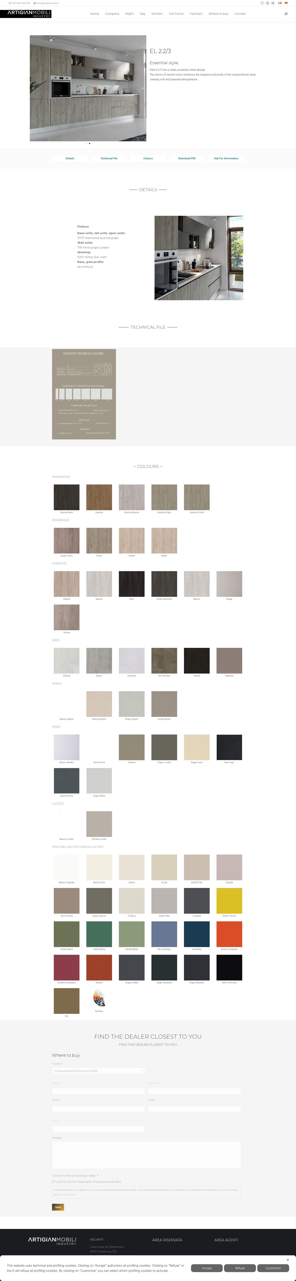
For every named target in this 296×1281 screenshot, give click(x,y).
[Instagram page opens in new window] (267, 3)
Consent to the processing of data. (75, 1175)
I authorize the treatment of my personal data (88, 1181)
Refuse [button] (240, 1268)
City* (55, 1121)
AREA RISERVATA (167, 1240)
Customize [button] (273, 1268)
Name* (56, 1083)
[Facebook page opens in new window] (262, 3)
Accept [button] (207, 1268)
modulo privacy (69, 1194)
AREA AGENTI (226, 1240)
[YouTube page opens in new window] (273, 3)
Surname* (154, 1083)
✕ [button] (288, 1260)
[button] (86, 143)
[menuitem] (280, 3)
